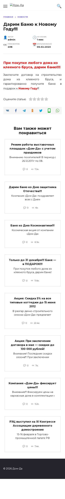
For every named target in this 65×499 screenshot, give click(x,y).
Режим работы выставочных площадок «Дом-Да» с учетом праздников (32, 148)
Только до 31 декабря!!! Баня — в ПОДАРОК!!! (32, 261)
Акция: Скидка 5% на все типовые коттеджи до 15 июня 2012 (33, 302)
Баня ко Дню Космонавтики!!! (32, 225)
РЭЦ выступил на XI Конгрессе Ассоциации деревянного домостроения (33, 425)
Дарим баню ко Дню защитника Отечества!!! (32, 189)
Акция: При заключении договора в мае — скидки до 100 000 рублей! (32, 344)
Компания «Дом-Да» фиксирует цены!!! (32, 385)
